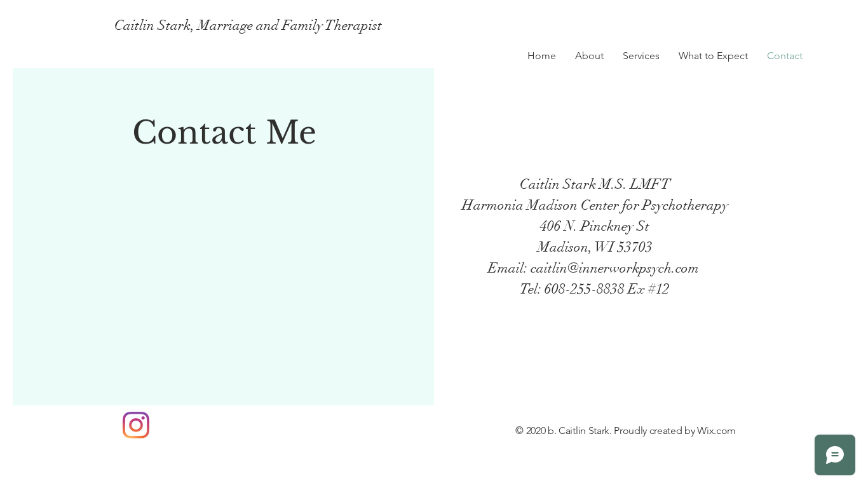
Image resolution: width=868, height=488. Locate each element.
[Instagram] (136, 425)
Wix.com (716, 430)
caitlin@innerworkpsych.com (615, 267)
